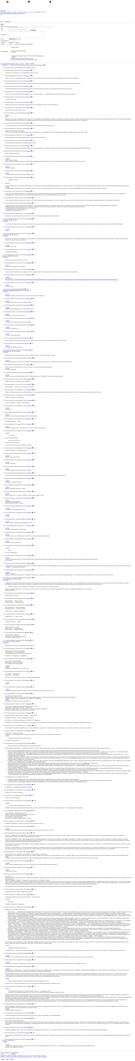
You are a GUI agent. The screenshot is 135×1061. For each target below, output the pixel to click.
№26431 (29, 459)
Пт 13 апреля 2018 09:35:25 (15, 331)
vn (44, 12)
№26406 (29, 379)
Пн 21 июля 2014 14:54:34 (15, 128)
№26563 (29, 810)
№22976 (29, 233)
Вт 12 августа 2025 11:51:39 (15, 889)
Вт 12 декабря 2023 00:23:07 (15, 519)
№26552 (27, 795)
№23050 (29, 269)
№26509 (28, 658)
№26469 (28, 614)
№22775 (28, 102)
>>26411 (7, 414)
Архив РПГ (13, 13)
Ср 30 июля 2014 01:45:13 (15, 164)
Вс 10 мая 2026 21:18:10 (14, 1027)
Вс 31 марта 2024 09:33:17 (15, 614)
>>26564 (7, 828)
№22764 (28, 70)
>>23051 (7, 285)
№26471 (29, 624)
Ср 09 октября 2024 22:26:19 (15, 784)
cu (6, 12)
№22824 (28, 107)
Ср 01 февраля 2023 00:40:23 (15, 358)
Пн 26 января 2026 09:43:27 (15, 1004)
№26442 (29, 525)
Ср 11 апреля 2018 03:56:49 (12, 289)
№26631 (29, 966)
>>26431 (7, 468)
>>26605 (7, 899)
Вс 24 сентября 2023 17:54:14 (15, 395)
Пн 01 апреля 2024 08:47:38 (15, 619)
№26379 (29, 358)
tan (39, 12)
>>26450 (7, 583)
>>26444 (7, 547)
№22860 (28, 151)
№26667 (29, 1039)
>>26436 (7, 493)
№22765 (28, 75)
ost (22, 13)
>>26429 (7, 455)
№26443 (29, 532)
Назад (2, 24)
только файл (15, 1052)
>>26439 (7, 514)
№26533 (29, 703)
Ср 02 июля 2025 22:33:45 (15, 867)
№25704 (29, 325)
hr (10, 12)
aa (30, 12)
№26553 (29, 800)
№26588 (29, 851)
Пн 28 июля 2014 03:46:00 (15, 145)
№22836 (28, 135)
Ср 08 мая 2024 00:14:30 (14, 632)
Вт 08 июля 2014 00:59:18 (25, 65)
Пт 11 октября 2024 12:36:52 (15, 790)
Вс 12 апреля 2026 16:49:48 (15, 1018)
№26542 (30, 730)
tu (22, 12)
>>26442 (7, 534)
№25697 (29, 298)
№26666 (28, 1032)
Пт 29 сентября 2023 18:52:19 (16, 400)
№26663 (29, 1018)
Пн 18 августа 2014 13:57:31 (15, 249)
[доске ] (11, 42)
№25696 (22, 289)
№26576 (28, 833)
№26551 (29, 790)
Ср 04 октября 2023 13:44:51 (15, 405)
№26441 (29, 519)
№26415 (29, 430)
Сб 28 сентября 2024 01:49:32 (16, 743)
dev (8, 12)
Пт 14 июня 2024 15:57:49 (15, 648)
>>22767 (7, 265)
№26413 (29, 418)
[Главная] (59, 10)
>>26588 (7, 863)
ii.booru (8, 13)
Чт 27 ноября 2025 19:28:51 (15, 894)
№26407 (29, 384)
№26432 (29, 466)
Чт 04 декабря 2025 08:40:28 (15, 953)
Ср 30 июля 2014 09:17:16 (15, 177)
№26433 (29, 473)
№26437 (29, 491)
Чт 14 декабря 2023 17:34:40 (15, 555)
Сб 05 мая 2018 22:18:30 (14, 343)
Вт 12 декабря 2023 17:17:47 (15, 525)
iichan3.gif (4, 1040)
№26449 (29, 563)
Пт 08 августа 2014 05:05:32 (15, 203)
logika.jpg (4, 256)
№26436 (29, 485)
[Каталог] (38, 10)
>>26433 (7, 480)
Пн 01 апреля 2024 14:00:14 (15, 624)
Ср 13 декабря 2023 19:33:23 (15, 538)
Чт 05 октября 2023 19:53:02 (15, 418)
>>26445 (7, 557)
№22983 (29, 242)
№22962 (29, 227)
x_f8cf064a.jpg (5, 234)
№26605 (28, 874)
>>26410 (7, 408)
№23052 (29, 282)
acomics (19, 13)
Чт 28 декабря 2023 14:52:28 (15, 570)
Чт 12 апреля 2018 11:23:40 (15, 305)
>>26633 (7, 1008)
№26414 (29, 424)
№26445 (29, 545)
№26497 (28, 648)
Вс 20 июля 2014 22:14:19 (15, 123)
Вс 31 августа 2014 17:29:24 (15, 269)
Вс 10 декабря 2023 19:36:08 (15, 498)
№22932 (29, 197)
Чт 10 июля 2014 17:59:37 (15, 97)
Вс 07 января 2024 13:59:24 (15, 598)
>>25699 (7, 320)
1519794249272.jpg (6, 351)
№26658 (29, 1004)
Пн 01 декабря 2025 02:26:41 (15, 907)
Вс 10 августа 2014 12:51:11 (15, 213)
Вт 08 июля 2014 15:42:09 (15, 81)
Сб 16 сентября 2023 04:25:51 (16, 389)
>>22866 (7, 166)
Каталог (39, 1056)
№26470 (29, 619)
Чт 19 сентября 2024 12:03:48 (15, 730)
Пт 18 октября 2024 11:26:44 (15, 800)
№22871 (28, 164)
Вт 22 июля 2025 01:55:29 (15, 874)
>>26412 (7, 426)
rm (37, 12)
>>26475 (7, 667)
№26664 (27, 1027)
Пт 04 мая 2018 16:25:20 (14, 338)
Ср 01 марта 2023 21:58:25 (15, 364)
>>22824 (7, 115)
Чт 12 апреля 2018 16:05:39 (15, 311)
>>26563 (7, 869)
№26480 (27, 640)
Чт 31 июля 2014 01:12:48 (15, 191)
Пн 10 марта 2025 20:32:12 (15, 833)
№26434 (29, 478)
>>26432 (7, 487)
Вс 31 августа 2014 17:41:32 (15, 282)
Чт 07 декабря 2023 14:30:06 (15, 459)
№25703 (29, 318)
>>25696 (7, 301)
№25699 (29, 311)
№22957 (29, 213)
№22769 (28, 86)
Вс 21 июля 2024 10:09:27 (15, 687)
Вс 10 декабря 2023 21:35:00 (15, 506)
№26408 (30, 389)
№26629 (29, 953)
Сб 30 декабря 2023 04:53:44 (15, 577)
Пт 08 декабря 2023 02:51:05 (15, 473)
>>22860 (7, 158)
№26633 (29, 986)
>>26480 (7, 666)
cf (21, 13)
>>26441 (7, 528)
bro (4, 12)
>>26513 (7, 689)
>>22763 (7, 205)
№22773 (28, 97)
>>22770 (7, 99)
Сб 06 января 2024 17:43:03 (15, 593)
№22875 (28, 177)
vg (26, 12)
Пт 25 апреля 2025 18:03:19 (15, 851)
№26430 (29, 453)
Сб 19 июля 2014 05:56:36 (15, 107)
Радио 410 (3, 13)
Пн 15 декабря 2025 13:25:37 (15, 986)
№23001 (29, 249)
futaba (7, 1059)
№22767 (28, 81)
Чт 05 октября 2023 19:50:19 (15, 412)
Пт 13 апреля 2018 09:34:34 (15, 318)
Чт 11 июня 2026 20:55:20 (15, 1032)
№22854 (28, 140)
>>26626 (7, 955)
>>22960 (7, 229)
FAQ (36, 59)
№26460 (29, 598)
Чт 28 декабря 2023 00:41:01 (15, 563)
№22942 (29, 203)
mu (15, 12)
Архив (35, 1056)
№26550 (29, 784)
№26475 (27, 632)
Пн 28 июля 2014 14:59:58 (15, 151)
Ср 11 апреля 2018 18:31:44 (15, 298)
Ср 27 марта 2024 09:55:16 (15, 605)
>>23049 (7, 277)
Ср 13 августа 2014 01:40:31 (15, 233)
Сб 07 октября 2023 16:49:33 (15, 430)
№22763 (41, 65)
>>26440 (7, 521)
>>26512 (7, 682)
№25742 (27, 338)
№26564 (29, 821)
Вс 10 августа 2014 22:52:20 (15, 227)
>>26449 (7, 572)
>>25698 (7, 327)
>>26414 (7, 433)
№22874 (28, 170)
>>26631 (7, 988)
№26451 (29, 577)
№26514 (28, 687)
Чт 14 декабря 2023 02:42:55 (15, 545)
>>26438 (7, 508)
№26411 (29, 405)
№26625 (29, 894)
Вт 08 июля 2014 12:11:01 (15, 75)
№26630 (29, 959)
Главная (44, 1056)
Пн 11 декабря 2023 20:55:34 (15, 512)
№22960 (29, 218)
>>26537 (7, 735)
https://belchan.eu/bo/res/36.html (12, 501)
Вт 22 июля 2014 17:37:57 (15, 135)
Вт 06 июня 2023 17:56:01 (15, 372)
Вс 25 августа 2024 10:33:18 (15, 713)
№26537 (30, 725)
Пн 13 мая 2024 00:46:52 (14, 640)
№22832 (28, 128)
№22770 (28, 91)
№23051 (29, 274)
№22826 (28, 113)
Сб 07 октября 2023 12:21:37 (15, 424)
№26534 (29, 713)
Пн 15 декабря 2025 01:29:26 (15, 959)
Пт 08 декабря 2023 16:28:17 (15, 491)
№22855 (28, 145)
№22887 (28, 191)
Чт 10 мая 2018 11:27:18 (14, 350)
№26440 (29, 512)
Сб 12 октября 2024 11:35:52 (14, 795)
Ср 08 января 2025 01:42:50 (15, 810)
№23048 (29, 254)
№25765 (27, 350)
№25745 (27, 343)
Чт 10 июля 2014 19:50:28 (15, 102)
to (41, 12)
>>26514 (7, 699)
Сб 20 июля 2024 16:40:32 (15, 680)
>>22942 (7, 368)
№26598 (28, 867)
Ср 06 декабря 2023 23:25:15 (15, 453)
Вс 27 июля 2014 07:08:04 (15, 140)
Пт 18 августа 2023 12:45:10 (15, 384)
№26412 (29, 412)
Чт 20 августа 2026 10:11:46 (15, 1039)
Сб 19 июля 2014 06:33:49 (15, 113)
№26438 (29, 498)
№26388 (28, 372)
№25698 (29, 305)
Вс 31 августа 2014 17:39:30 (15, 274)
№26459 (29, 593)
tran (21, 12)
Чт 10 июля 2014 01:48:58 (15, 91)
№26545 (30, 743)
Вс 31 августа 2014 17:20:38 (15, 262)
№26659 (29, 1013)
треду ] (17, 42)
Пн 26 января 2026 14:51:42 (15, 1013)
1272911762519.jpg (6, 579)
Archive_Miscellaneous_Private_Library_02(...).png (12, 63)
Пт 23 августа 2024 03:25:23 (15, 703)
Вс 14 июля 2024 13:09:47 (15, 658)
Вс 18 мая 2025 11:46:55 (14, 860)
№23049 (29, 262)
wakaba (3, 1059)
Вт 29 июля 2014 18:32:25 (15, 156)
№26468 (28, 605)
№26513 (28, 680)
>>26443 (7, 541)
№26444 (29, 538)
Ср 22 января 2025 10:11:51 (15, 821)
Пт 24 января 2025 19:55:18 (15, 826)
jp (35, 12)
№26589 (27, 860)
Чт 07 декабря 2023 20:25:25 (15, 466)
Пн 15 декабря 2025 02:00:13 (15, 966)
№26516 (28, 693)
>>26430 (7, 462)
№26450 (29, 570)
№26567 (29, 826)
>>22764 (7, 209)
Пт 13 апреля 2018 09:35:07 (15, 325)
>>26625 (7, 945)
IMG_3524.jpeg (5, 641)
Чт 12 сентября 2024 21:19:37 (15, 725)
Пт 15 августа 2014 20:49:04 (15, 242)
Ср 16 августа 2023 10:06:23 (15, 379)
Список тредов (15, 47)
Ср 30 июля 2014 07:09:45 (15, 170)
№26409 (30, 395)
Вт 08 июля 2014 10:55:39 (15, 70)
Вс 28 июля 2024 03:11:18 (15, 693)
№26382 (28, 364)
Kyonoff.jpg (5, 220)
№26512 (28, 671)
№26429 (29, 448)
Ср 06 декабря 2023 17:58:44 (15, 448)
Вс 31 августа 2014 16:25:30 (15, 254)
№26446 (29, 555)
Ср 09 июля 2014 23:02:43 (15, 86)
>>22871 (7, 173)
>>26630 (7, 978)
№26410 (30, 400)
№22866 (28, 156)
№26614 (29, 889)
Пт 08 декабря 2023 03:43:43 (15, 478)
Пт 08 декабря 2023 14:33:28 (15, 485)
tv (24, 12)
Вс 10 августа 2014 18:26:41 (15, 218)
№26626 (29, 907)
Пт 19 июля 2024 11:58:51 (15, 671)
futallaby (12, 1059)
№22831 (28, 123)
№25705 (29, 331)
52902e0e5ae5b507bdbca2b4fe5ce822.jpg (11, 290)
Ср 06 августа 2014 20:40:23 (15, 197)
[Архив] (16, 10)
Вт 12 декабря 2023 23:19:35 (15, 532)
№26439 (29, 506)
